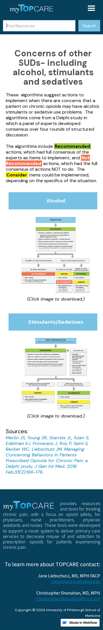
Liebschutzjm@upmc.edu (75, 581)
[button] (91, 8)
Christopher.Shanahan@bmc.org (68, 598)
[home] (30, 8)
